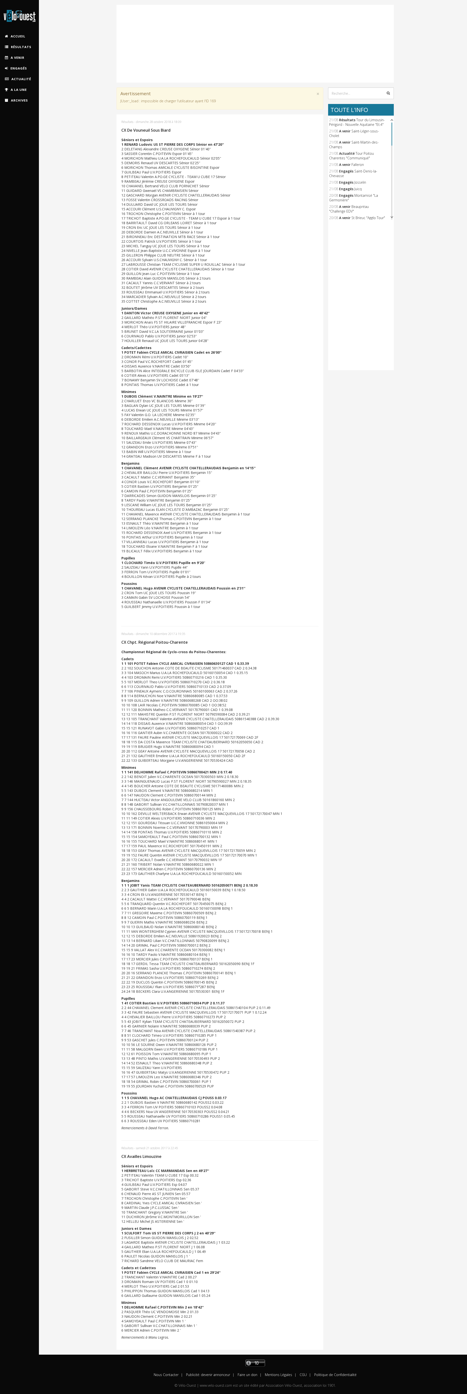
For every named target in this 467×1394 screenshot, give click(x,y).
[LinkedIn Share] (455, 1359)
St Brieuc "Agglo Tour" (368, 217)
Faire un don (247, 1374)
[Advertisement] (255, 39)
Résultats (127, 122)
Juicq (358, 189)
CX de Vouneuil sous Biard (146, 130)
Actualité (347, 153)
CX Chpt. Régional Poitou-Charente (154, 642)
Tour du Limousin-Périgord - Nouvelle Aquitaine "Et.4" (357, 122)
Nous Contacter (166, 1374)
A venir (344, 131)
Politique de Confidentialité (335, 1374)
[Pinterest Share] (455, 1371)
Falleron (357, 164)
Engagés (346, 171)
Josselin (360, 182)
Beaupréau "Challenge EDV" (349, 209)
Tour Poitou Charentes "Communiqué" (351, 155)
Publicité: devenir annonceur (207, 1374)
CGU (303, 1374)
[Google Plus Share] (455, 1336)
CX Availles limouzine (141, 1156)
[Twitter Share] (455, 1348)
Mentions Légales (278, 1374)
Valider (388, 93)
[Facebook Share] (455, 1324)
